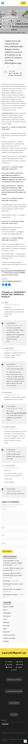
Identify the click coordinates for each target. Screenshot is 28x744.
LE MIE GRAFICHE (14, 703)
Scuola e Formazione (9, 635)
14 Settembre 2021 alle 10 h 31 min (14, 366)
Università (5, 641)
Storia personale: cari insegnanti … (13, 589)
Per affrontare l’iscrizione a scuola (12, 584)
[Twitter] (3, 284)
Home (3, 11)
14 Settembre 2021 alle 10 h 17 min (12, 350)
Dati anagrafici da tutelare (10, 594)
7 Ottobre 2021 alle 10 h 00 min (14, 452)
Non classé (6, 625)
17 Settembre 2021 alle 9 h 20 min (12, 394)
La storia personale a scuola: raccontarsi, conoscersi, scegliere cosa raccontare (12, 563)
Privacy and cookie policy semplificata (17, 739)
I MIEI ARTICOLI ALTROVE (14, 680)
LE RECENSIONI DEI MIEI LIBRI (14, 691)
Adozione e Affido (8, 607)
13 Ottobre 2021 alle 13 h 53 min (14, 491)
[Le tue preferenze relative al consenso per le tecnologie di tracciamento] (25, 741)
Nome (3, 527)
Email (3, 535)
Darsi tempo (6, 581)
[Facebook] (6, 284)
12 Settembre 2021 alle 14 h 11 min (14, 325)
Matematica (6, 622)
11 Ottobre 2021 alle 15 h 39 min (11, 467)
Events (9, 11)
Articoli (5, 610)
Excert (5, 619)
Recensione (6, 632)
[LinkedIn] (9, 284)
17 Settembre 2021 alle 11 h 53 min (14, 408)
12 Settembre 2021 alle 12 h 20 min (12, 305)
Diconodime (6, 616)
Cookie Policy (5, 740)
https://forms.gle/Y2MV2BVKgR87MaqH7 (13, 271)
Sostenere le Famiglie (9, 638)
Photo (4, 629)
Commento (5, 509)
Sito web (3, 543)
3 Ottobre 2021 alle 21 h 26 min (11, 429)
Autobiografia (7, 613)
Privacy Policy (5, 724)
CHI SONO (14, 714)
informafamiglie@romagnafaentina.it (12, 281)
